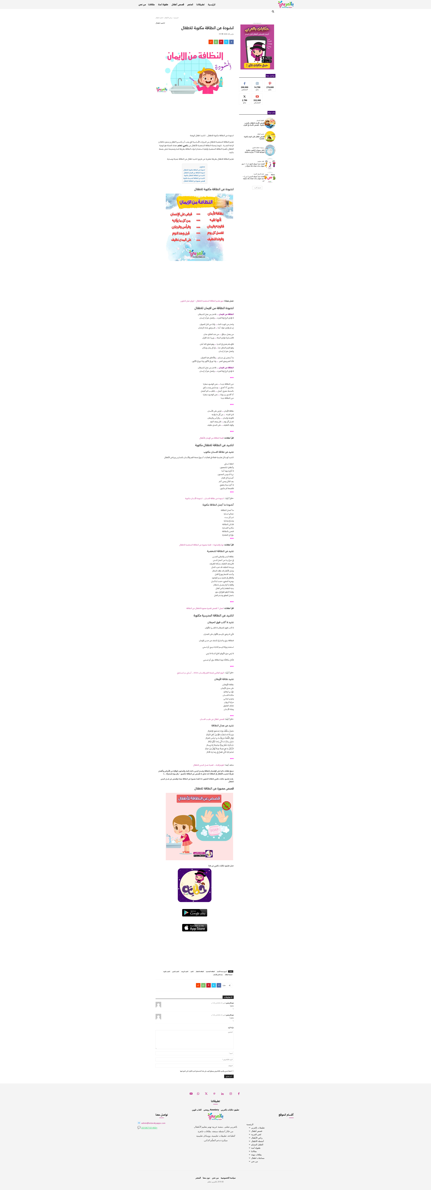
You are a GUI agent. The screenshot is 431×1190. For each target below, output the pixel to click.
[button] (272, 11)
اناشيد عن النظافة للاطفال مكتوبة (194, 175)
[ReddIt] (211, 42)
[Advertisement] (195, 115)
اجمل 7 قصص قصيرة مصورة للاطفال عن (204, 608)
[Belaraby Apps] (286, 4)
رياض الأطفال (168, 18)
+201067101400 (149, 1128)
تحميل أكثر (258, 188)
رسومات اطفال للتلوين (258, 147)
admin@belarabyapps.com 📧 (151, 1123)
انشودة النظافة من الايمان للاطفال (194, 173)
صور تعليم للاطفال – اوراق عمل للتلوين (202, 300)
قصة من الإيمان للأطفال (211, 437)
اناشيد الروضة (184, 971)
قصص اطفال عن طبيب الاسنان (212, 719)
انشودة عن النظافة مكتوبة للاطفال (194, 170)
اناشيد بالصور (175, 971)
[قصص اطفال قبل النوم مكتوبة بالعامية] (270, 136)
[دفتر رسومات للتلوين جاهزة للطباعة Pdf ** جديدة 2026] (270, 150)
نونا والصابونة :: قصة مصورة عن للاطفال (201, 544)
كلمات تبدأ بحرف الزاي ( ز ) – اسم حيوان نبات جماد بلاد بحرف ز (253, 165)
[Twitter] (226, 42)
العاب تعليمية (261, 161)
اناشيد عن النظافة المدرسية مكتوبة (194, 178)
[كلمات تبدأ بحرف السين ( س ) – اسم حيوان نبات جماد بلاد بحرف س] (270, 177)
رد (233, 1008)
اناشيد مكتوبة (166, 971)
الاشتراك (257, 95)
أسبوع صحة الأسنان (222, 971)
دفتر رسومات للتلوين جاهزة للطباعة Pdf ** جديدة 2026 (255, 151)
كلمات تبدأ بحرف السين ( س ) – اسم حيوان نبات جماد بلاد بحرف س (254, 178)
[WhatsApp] (216, 42)
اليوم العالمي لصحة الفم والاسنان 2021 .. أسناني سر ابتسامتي (200, 672)
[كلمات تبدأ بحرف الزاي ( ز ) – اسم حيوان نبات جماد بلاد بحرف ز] (270, 163)
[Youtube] (191, 1094)
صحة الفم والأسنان (218, 974)
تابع (257, 82)
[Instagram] (230, 1094)
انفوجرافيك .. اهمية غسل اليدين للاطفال (208, 764)
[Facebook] (231, 42)
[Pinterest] (221, 42)
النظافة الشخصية (210, 971)
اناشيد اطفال (159, 18)
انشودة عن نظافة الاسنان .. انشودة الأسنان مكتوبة (204, 498)
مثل (245, 82)
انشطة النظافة (228, 974)
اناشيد (192, 971)
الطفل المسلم (260, 120)
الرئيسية (176, 18)
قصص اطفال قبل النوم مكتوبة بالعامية (254, 137)
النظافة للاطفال (200, 971)
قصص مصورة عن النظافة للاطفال (194, 181)
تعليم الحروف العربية (259, 174)
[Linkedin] (222, 1094)
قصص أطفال (260, 134)
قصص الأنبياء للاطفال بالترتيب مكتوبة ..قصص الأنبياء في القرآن (254, 124)
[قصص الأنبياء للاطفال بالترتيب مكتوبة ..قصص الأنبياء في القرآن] (270, 123)
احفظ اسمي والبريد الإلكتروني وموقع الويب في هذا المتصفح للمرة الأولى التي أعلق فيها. (206, 1071)
